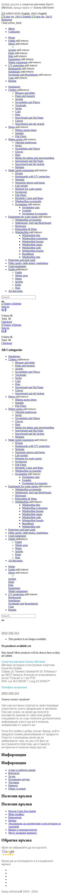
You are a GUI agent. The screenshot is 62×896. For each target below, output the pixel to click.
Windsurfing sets (31, 257)
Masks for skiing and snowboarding (34, 157)
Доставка (13, 782)
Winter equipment (18, 62)
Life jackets (21, 185)
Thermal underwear (26, 142)
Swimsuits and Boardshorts (23, 74)
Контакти (13, 773)
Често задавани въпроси (22, 832)
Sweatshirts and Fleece (27, 148)
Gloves (19, 151)
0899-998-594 (10, 633)
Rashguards (14, 68)
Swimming (21, 204)
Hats (10, 56)
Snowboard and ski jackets (29, 164)
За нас (12, 776)
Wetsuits (19, 179)
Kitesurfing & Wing (26, 229)
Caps (11, 77)
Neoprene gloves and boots (30, 182)
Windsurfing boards (32, 250)
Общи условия (16, 788)
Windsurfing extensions (35, 238)
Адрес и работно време (21, 770)
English (27, 16)
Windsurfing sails (31, 247)
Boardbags (28, 253)
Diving (19, 173)
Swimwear (21, 192)
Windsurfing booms (32, 241)
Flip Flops (20, 136)
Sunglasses (14, 71)
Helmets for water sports (28, 188)
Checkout (6, 321)
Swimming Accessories (34, 213)
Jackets (12, 49)
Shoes (11, 43)
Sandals (19, 133)
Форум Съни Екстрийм (22, 811)
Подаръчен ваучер (19, 779)
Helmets (19, 167)
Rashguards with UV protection (32, 176)
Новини (13, 785)
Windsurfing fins (31, 235)
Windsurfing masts (32, 244)
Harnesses (20, 226)
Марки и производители (22, 829)
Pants (11, 53)
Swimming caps (30, 207)
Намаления (14, 817)
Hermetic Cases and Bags (29, 198)
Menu (11, 28)
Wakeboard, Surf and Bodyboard (33, 222)
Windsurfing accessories (28, 201)
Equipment (14, 59)
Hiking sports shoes (26, 130)
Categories (14, 31)
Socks (18, 145)
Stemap (12, 820)
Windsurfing (22, 232)
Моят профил (16, 814)
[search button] (2, 301)
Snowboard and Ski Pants (29, 161)
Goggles (26, 210)
